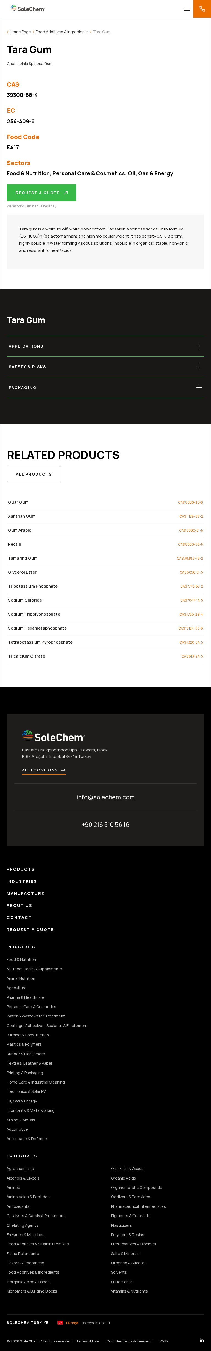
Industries (22, 881)
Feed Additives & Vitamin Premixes (38, 1243)
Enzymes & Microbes (26, 1234)
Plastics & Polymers (24, 1044)
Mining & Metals (21, 1119)
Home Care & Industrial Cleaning (36, 1082)
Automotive (17, 1129)
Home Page (20, 31)
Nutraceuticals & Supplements (34, 968)
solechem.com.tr (87, 1322)
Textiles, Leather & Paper (29, 1063)
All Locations (40, 770)
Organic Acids (123, 1178)
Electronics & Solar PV (26, 1091)
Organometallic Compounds (136, 1187)
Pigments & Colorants (131, 1215)
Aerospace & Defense (27, 1138)
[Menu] (186, 9)
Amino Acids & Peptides (28, 1196)
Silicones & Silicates (129, 1262)
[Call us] (202, 9)
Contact (19, 917)
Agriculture (17, 987)
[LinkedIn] (201, 1341)
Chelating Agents (22, 1225)
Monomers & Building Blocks (32, 1291)
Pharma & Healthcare (26, 997)
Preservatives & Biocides (133, 1243)
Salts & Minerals (125, 1253)
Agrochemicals (20, 1168)
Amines (13, 1187)
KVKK (164, 1341)
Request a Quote (38, 192)
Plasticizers (121, 1225)
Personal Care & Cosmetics (88, 173)
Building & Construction (28, 1034)
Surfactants (121, 1281)
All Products (34, 474)
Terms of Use (88, 1341)
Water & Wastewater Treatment (36, 1016)
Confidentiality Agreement (129, 1341)
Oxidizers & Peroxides (130, 1196)
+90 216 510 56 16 (105, 824)
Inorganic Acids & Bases (28, 1281)
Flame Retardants (23, 1253)
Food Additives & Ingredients (62, 31)
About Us (19, 905)
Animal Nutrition (21, 978)
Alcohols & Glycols (23, 1178)
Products (21, 869)
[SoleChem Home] (28, 8)
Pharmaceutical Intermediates (138, 1206)
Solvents (119, 1272)
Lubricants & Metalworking (31, 1110)
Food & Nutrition (28, 173)
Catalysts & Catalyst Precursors (36, 1215)
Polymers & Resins (127, 1234)
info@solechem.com (106, 797)
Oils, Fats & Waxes (127, 1168)
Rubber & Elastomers (26, 1053)
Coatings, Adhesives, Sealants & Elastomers (47, 1025)
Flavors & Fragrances (25, 1262)
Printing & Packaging (25, 1072)
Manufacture (26, 893)
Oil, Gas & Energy (150, 173)
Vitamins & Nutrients (129, 1291)
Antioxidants (18, 1206)
